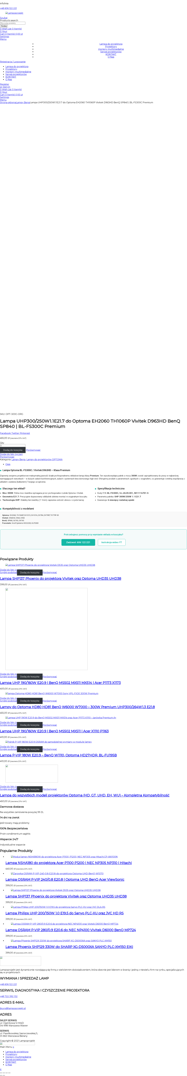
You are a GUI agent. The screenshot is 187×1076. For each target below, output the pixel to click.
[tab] (96, 464)
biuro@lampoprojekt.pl (13, 1008)
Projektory (111, 46)
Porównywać (33, 450)
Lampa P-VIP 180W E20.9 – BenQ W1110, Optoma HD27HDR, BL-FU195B (58, 755)
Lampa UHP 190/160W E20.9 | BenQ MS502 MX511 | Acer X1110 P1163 (54, 731)
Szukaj (4, 26)
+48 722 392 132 (9, 996)
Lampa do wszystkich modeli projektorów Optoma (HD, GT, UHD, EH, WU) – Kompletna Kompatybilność (84, 795)
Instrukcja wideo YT (111, 542)
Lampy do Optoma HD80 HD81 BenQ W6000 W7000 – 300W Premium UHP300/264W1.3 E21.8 (77, 707)
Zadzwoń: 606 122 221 (78, 542)
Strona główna (8, 102)
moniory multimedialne (111, 49)
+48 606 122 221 (8, 8)
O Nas (111, 57)
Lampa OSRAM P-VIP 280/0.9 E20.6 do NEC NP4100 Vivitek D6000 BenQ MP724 (70, 930)
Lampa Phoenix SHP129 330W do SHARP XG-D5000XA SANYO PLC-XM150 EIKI (69, 947)
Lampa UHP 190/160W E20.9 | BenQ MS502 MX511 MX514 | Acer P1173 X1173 (60, 683)
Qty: (2, 443)
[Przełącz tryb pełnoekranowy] (6, 1072)
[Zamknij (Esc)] (1, 1072)
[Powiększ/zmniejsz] (9, 1072)
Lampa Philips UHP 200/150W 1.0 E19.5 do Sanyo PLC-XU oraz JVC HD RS (64, 913)
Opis (7, 464)
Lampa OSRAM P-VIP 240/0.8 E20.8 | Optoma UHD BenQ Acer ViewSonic (64, 879)
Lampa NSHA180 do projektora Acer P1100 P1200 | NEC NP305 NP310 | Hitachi (68, 863)
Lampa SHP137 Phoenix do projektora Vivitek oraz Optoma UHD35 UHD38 (60, 578)
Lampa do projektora (111, 44)
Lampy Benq (23, 102)
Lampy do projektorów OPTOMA (44, 459)
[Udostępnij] (4, 1072)
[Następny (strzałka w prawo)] (4, 1075)
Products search (9, 20)
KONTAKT (111, 54)
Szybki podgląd (8, 572)
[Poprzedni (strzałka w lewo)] (1, 1075)
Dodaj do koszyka (12, 450)
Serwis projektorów (111, 51)
